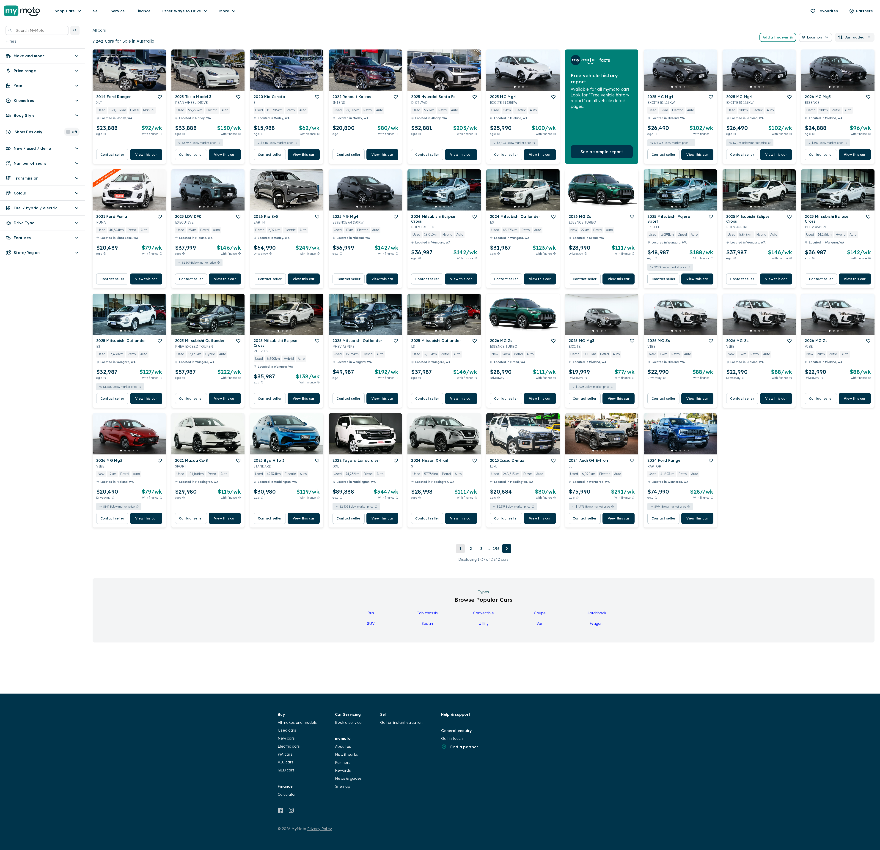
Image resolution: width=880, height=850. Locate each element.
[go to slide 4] (133, 87)
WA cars (285, 754)
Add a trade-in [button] (775, 37)
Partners (342, 762)
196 (496, 548)
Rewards (343, 770)
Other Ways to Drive (181, 11)
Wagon (596, 623)
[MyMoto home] (22, 10)
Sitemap (342, 786)
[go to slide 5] (137, 87)
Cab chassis (427, 613)
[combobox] (37, 30)
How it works (346, 754)
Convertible (483, 613)
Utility (483, 623)
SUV (371, 623)
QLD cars (286, 770)
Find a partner (464, 747)
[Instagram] (291, 810)
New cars (286, 738)
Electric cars (289, 746)
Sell (96, 11)
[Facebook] (280, 810)
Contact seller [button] (112, 155)
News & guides (348, 778)
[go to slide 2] (125, 87)
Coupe (540, 613)
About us (343, 746)
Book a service (348, 722)
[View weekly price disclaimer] (161, 134)
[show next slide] (158, 73)
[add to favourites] (160, 97)
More (224, 11)
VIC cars (285, 762)
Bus (371, 613)
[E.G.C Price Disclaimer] (104, 134)
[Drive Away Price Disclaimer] (270, 253)
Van (539, 623)
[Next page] (506, 548)
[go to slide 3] (129, 87)
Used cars (287, 730)
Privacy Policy (319, 828)
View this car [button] (146, 155)
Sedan (427, 623)
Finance (143, 11)
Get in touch (452, 738)
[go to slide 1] (121, 87)
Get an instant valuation (401, 722)
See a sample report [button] (601, 151)
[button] (75, 30)
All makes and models (297, 722)
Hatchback (596, 613)
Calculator (287, 794)
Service (118, 11)
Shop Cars (64, 11)
